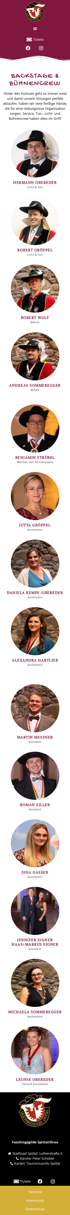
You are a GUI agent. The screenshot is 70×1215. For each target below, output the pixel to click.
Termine (35, 1192)
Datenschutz (35, 1209)
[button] (35, 28)
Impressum (35, 1200)
